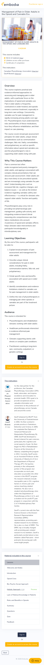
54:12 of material (14, 58)
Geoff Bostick (12, 74)
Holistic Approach (16, 589)
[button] (38, 381)
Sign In (22, 357)
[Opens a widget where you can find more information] (35, 661)
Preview (34, 589)
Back (5, 653)
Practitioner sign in (36, 4)
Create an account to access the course (22, 367)
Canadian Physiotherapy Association (21, 71)
